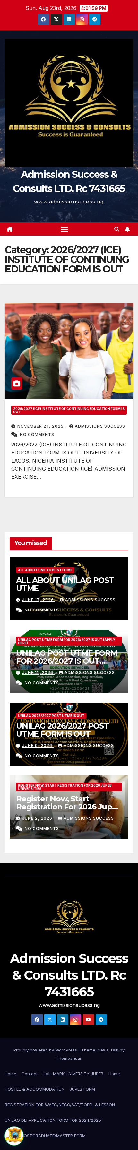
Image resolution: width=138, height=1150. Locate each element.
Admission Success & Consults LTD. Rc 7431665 (69, 974)
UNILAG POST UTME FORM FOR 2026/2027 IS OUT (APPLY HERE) (66, 641)
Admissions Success (100, 426)
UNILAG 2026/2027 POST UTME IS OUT (51, 716)
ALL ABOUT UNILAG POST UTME (45, 570)
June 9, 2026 (38, 745)
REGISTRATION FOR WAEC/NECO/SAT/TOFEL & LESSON (60, 1104)
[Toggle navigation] (64, 229)
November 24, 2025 (41, 426)
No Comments (37, 434)
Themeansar (68, 1058)
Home (10, 1073)
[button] (116, 229)
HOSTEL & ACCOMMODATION (35, 1089)
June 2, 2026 (38, 818)
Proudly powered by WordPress (45, 1049)
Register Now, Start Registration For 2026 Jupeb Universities (65, 787)
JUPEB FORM (82, 1089)
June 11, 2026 (38, 672)
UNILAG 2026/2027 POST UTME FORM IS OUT (62, 730)
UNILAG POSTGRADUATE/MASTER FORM (45, 1135)
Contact (30, 1073)
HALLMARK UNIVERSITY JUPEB (73, 1073)
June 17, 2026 (38, 599)
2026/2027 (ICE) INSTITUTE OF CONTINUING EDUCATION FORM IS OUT (69, 410)
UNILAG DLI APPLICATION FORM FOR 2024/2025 (53, 1120)
